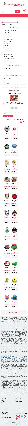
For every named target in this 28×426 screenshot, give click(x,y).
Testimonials (4, 401)
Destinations (4, 402)
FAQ (2, 404)
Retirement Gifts (24, 359)
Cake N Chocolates (8, 54)
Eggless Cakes (7, 47)
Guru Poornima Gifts (5, 412)
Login (16, 400)
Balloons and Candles (9, 58)
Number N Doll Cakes (8, 56)
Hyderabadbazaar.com (4, 329)
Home (5, 112)
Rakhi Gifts (18, 359)
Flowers (5, 80)
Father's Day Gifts (12, 359)
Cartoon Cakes (7, 50)
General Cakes (7, 32)
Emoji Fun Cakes (7, 43)
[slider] (2, 22)
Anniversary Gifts (7, 70)
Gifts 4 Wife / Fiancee (15, 355)
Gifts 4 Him (8, 355)
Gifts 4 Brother (24, 354)
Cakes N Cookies (7, 78)
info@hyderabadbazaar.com (21, 413)
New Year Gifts (10, 358)
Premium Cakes (7, 41)
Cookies (5, 52)
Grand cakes (6, 45)
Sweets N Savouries (8, 83)
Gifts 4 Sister (3, 355)
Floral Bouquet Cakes (8, 39)
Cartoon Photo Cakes (8, 49)
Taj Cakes (6, 60)
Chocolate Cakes (7, 34)
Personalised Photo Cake (9, 62)
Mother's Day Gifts (4, 359)
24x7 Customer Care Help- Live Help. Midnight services (11, 323)
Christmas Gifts (16, 358)
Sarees (5, 71)
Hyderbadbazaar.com (4, 331)
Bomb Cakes (6, 37)
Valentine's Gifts (4, 358)
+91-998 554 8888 (19, 411)
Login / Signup (22, 1)
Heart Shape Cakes (8, 35)
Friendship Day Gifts (23, 358)
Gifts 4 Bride (22, 355)
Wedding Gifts (3, 360)
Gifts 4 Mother (13, 354)
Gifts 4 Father (18, 354)
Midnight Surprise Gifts (6, 417)
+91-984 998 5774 (19, 412)
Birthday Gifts (7, 68)
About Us (3, 400)
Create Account (18, 401)
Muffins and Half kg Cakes (10, 30)
